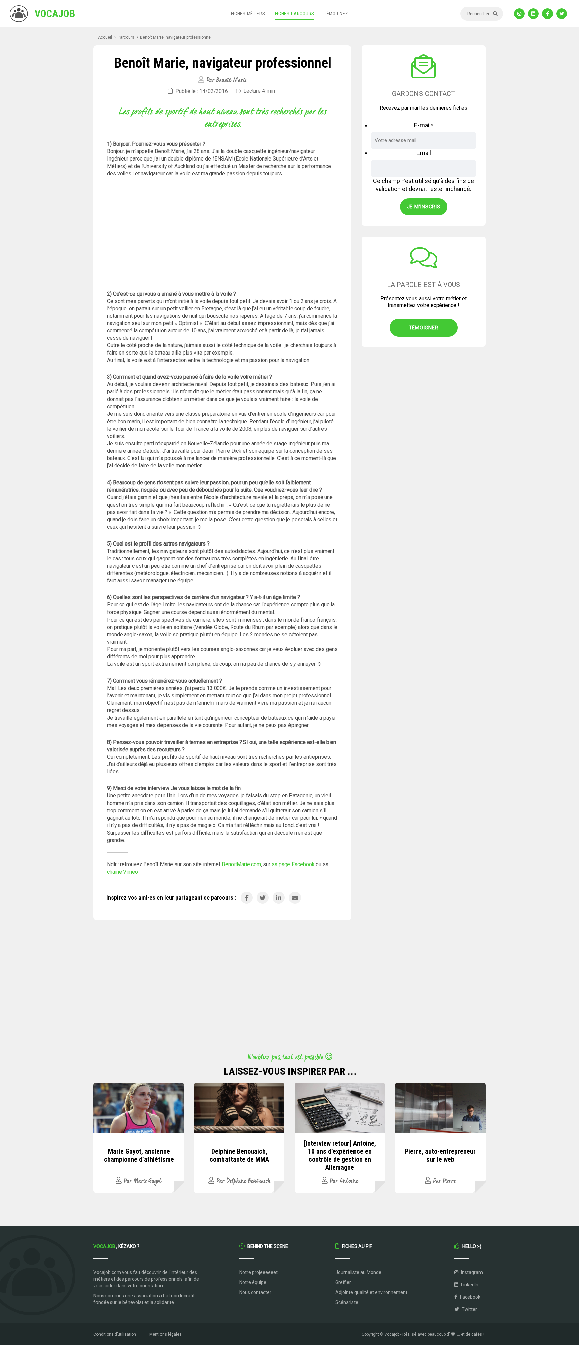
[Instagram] (519, 13)
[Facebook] (547, 13)
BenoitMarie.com (241, 864)
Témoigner (423, 328)
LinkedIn (469, 1284)
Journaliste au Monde (358, 1272)
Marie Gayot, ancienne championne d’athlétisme (139, 1155)
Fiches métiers (248, 13)
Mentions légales (165, 1334)
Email (423, 152)
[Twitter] (561, 13)
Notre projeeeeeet (258, 1272)
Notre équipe (252, 1282)
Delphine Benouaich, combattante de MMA (239, 1155)
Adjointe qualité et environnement (371, 1292)
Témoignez (336, 13)
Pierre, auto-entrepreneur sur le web (440, 1155)
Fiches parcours (295, 13)
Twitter (469, 1309)
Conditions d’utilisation (114, 1334)
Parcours (126, 37)
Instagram (471, 1272)
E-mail (423, 125)
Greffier (343, 1282)
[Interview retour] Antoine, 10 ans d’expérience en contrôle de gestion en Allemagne (340, 1155)
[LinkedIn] (533, 13)
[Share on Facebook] (247, 898)
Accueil (105, 37)
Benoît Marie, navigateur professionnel (176, 37)
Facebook (469, 1297)
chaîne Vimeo (122, 872)
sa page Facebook (294, 864)
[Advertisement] (222, 234)
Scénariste (346, 1302)
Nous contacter (255, 1292)
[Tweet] (263, 898)
